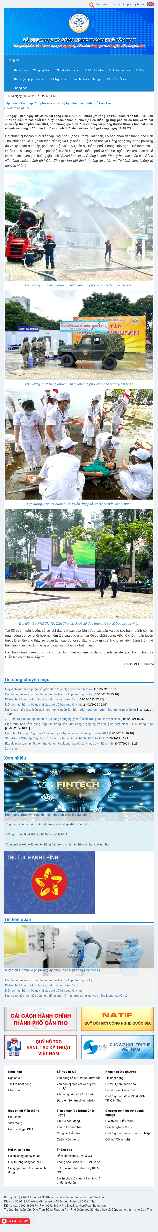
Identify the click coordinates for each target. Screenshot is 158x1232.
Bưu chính (15, 1117)
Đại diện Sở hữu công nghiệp (76, 1100)
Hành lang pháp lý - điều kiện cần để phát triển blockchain (46, 814)
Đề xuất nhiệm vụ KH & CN (74, 1156)
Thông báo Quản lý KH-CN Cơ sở (78, 1162)
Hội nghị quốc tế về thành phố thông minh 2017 (36, 834)
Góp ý (127, 4)
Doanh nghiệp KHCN (118, 1127)
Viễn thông (15, 1123)
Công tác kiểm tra (68, 1133)
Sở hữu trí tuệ (66, 1072)
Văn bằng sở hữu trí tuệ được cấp (79, 1078)
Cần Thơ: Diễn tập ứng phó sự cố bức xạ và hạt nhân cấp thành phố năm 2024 (56, 733)
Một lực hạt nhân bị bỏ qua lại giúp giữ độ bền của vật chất (43, 704)
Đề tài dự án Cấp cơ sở (120, 1090)
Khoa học (15, 1072)
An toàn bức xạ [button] (119, 70)
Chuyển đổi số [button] (116, 79)
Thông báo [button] (20, 88)
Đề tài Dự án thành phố (120, 1084)
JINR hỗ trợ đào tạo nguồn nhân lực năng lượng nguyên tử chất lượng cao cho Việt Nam (62, 719)
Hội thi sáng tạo (19, 1149)
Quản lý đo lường (68, 1139)
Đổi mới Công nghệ (117, 1139)
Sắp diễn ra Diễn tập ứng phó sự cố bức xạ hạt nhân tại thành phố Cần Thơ (54, 738)
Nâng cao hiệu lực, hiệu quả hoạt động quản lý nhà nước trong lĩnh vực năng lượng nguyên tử (70, 709)
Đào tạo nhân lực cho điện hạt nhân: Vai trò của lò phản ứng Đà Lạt (49, 694)
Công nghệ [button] (40, 70)
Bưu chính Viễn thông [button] (86, 79)
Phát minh (14, 1090)
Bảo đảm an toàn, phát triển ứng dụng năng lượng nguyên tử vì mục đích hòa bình (59, 743)
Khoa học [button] (19, 70)
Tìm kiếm (101, 4)
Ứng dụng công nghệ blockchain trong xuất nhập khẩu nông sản (47, 824)
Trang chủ (13, 60)
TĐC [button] (139, 70)
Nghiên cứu (15, 1078)
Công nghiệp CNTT (21, 1129)
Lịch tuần (139, 4)
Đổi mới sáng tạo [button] (66, 70)
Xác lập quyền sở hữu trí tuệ (75, 1094)
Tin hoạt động (114, 1078)
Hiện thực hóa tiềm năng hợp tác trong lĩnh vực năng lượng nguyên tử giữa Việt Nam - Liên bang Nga (79, 724)
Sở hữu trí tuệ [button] (93, 70)
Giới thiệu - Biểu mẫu (119, 1121)
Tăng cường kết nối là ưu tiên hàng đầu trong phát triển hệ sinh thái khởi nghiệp (57, 844)
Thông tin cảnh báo (69, 1127)
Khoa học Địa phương (121, 1072)
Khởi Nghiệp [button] (56, 79)
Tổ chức (115, 4)
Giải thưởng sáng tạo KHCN (26, 1162)
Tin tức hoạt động (19, 1084)
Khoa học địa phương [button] (27, 79)
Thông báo (64, 1149)
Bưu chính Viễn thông (23, 1110)
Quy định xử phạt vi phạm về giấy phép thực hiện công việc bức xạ (48, 689)
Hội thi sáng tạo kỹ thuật (24, 1156)
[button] (5, 1033)
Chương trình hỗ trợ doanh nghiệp (127, 1133)
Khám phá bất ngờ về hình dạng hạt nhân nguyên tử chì (41, 699)
